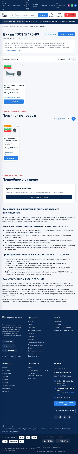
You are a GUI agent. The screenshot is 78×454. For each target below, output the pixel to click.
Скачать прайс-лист (66, 411)
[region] (39, 143)
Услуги (57, 318)
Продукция (32, 318)
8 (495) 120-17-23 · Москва (63, 376)
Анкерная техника (34, 330)
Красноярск (42, 429)
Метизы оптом (31, 21)
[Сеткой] (69, 59)
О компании (7, 364)
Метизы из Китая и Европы (63, 330)
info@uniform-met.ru (60, 6)
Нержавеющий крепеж (36, 342)
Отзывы (5, 382)
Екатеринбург (22, 429)
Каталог (5, 367)
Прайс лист (6, 370)
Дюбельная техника (35, 351)
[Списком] (73, 59)
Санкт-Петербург (8, 429)
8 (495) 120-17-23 (4, 5)
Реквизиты (6, 388)
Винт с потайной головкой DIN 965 (14, 86)
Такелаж (31, 339)
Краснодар (32, 429)
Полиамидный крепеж (48, 21)
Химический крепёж (35, 354)
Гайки (30, 324)
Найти (42, 15)
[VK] (69, 417)
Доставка (5, 376)
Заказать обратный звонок (65, 403)
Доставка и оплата (35, 5)
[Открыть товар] (14, 73)
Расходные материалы (12, 21)
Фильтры (61, 59)
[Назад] (69, 119)
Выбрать (15, 101)
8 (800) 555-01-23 (62, 372)
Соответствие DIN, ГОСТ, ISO (38, 370)
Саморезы (31, 327)
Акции (30, 367)
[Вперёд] (74, 119)
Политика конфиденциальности (46, 451)
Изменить (18, 5)
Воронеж (57, 429)
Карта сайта (32, 378)
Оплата (5, 379)
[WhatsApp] (72, 5)
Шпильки (31, 336)
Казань (50, 429)
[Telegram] (75, 5)
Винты (30, 348)
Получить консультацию (39, 197)
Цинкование (58, 321)
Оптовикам (43, 5)
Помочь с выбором (66, 34)
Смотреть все (59, 119)
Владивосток (14, 432)
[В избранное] (22, 66)
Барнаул (5, 432)
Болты (30, 321)
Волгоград (66, 429)
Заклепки (31, 333)
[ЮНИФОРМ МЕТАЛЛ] (5, 15)
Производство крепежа (62, 327)
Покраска (57, 324)
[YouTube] (65, 417)
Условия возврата (8, 385)
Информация (33, 364)
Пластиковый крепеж (35, 345)
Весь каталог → (33, 356)
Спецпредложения (67, 21)
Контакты (52, 5)
